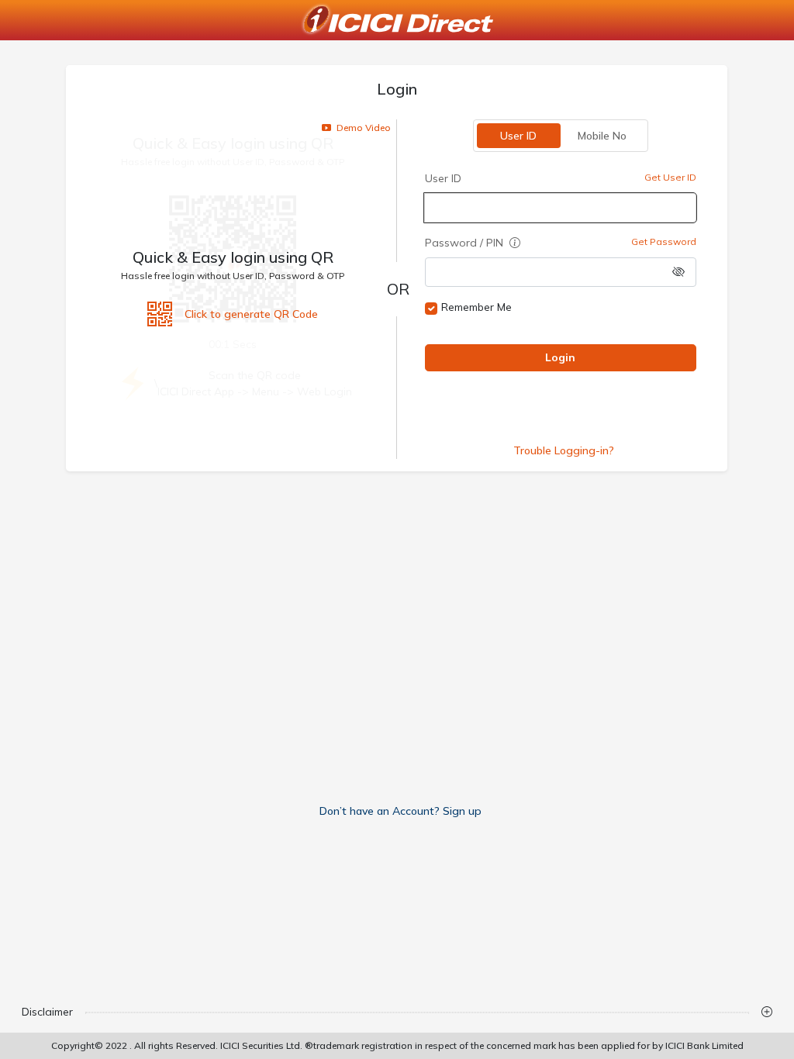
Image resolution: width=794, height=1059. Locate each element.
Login (561, 357)
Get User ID (671, 177)
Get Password (664, 241)
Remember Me (476, 307)
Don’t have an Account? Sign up (400, 811)
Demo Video (362, 127)
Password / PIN (465, 243)
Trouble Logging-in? (563, 450)
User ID (519, 136)
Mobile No (602, 136)
